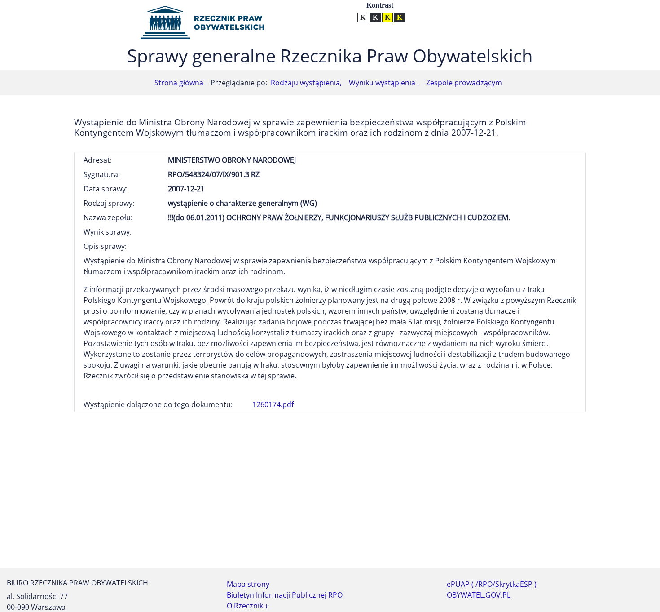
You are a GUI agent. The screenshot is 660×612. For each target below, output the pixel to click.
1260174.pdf (273, 404)
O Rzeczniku (247, 606)
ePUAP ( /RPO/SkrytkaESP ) (492, 584)
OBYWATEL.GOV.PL (478, 595)
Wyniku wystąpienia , (384, 83)
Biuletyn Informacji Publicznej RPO (285, 595)
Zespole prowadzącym (464, 83)
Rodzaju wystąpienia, (306, 83)
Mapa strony (248, 584)
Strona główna (178, 83)
